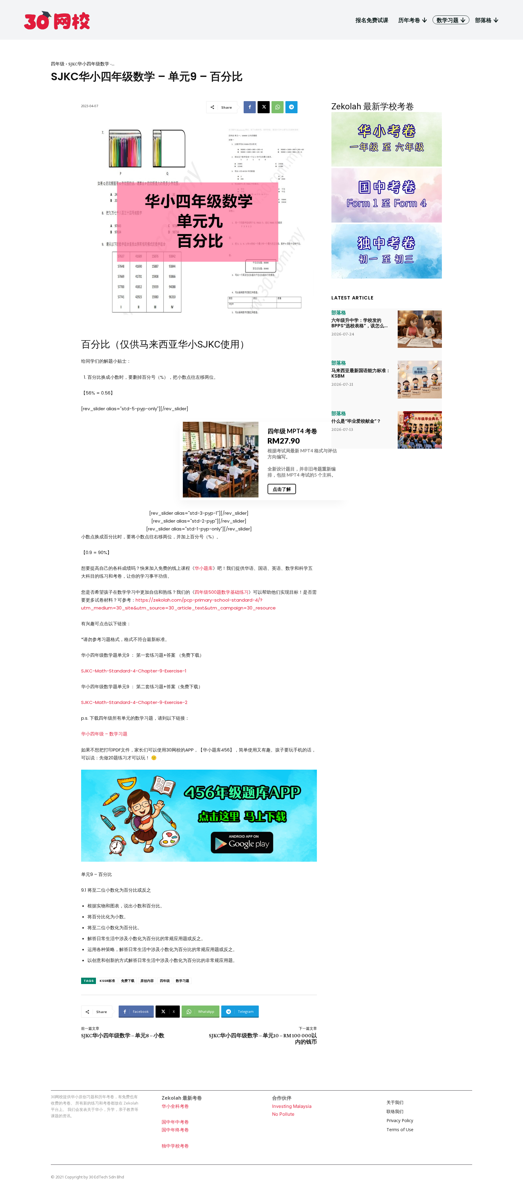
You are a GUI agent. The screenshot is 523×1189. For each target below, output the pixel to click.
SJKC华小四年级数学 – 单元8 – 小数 (122, 1035)
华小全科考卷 (175, 1106)
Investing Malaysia (291, 1106)
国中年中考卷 (175, 1122)
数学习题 (182, 980)
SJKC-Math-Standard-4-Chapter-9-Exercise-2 (134, 702)
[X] (264, 107)
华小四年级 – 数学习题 (104, 734)
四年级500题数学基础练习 (221, 592)
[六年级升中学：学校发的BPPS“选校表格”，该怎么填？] (420, 329)
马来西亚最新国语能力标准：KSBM (360, 373)
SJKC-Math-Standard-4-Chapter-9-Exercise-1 (133, 671)
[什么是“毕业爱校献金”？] (420, 430)
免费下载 (127, 980)
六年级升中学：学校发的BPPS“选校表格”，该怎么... (359, 323)
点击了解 (282, 489)
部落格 (338, 312)
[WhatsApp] (277, 107)
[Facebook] (250, 107)
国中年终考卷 (175, 1130)
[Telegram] (291, 107)
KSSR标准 (107, 980)
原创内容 (147, 980)
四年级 (57, 63)
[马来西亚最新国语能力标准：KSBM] (420, 379)
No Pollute (283, 1114)
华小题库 (204, 568)
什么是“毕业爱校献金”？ (356, 421)
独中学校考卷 (175, 1146)
